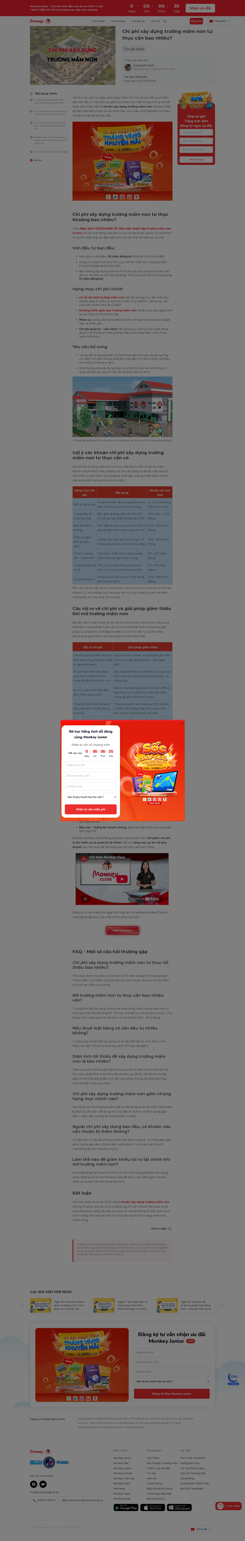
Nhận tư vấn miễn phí (90, 809)
